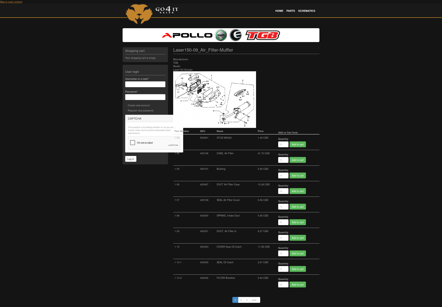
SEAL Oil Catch (225, 262)
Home (279, 11)
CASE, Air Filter (225, 153)
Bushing (221, 168)
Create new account (139, 105)
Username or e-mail (137, 78)
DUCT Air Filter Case (228, 184)
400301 (204, 231)
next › (255, 300)
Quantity (283, 139)
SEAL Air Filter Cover (228, 200)
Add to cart (298, 144)
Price (261, 131)
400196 (204, 153)
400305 (204, 262)
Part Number (182, 131)
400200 (204, 215)
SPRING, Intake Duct (228, 215)
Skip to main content (11, 1)
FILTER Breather (226, 277)
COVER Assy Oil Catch (229, 246)
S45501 (204, 137)
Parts (290, 11)
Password (131, 91)
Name (220, 131)
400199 (204, 200)
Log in (130, 159)
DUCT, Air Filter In (227, 231)
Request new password (140, 110)
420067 (204, 184)
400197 (204, 168)
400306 (204, 277)
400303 (204, 246)
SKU (202, 131)
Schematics (306, 11)
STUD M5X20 (224, 137)
